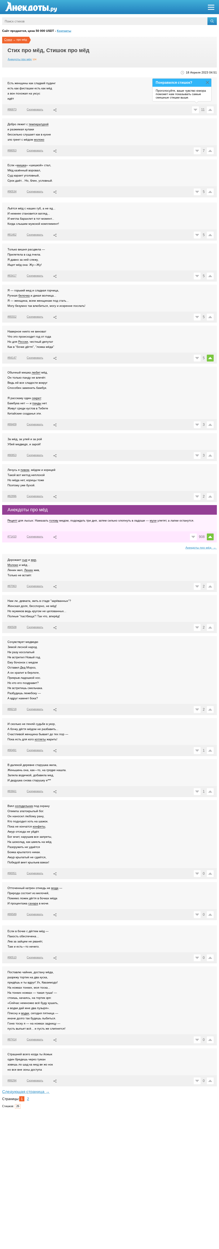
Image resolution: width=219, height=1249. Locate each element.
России (23, 341)
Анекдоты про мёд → (201, 547)
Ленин (28, 570)
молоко (39, 139)
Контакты (64, 30)
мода (54, 888)
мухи (153, 520)
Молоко (12, 565)
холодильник (24, 806)
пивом (25, 470)
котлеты (40, 739)
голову (53, 520)
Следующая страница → (26, 1091)
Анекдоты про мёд (20, 59)
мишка (21, 165)
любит (36, 372)
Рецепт (12, 520)
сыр (24, 559)
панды (36, 403)
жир (33, 559)
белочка (24, 295)
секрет (36, 398)
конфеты (39, 826)
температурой (39, 124)
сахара (33, 903)
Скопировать (35, 109)
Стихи (8, 39)
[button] (54, 109)
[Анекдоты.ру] (31, 7)
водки (25, 1013)
